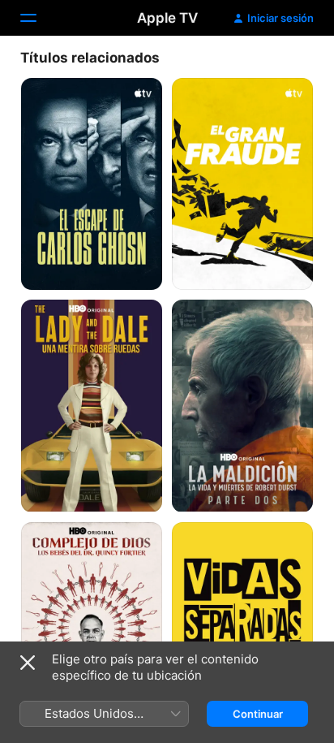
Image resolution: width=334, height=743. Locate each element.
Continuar (258, 713)
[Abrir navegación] (38, 18)
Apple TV (167, 18)
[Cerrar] (27, 662)
